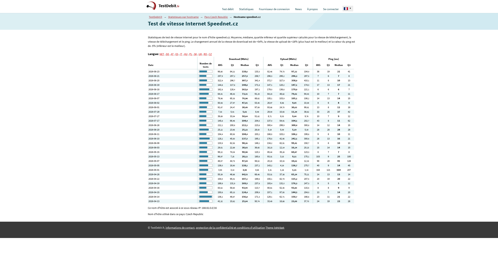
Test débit (228, 9)
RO (205, 54)
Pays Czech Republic (216, 17)
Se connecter (331, 9)
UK (200, 54)
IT (181, 54)
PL (190, 54)
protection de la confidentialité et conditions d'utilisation (230, 227)
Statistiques (246, 9)
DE (167, 54)
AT (172, 54)
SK (195, 54)
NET (162, 54)
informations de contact (180, 227)
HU (186, 54)
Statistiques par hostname (183, 17)
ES (176, 54)
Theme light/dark (275, 227)
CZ (210, 54)
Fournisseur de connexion (274, 9)
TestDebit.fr (155, 17)
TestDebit (169, 5)
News (298, 9)
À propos (312, 9)
